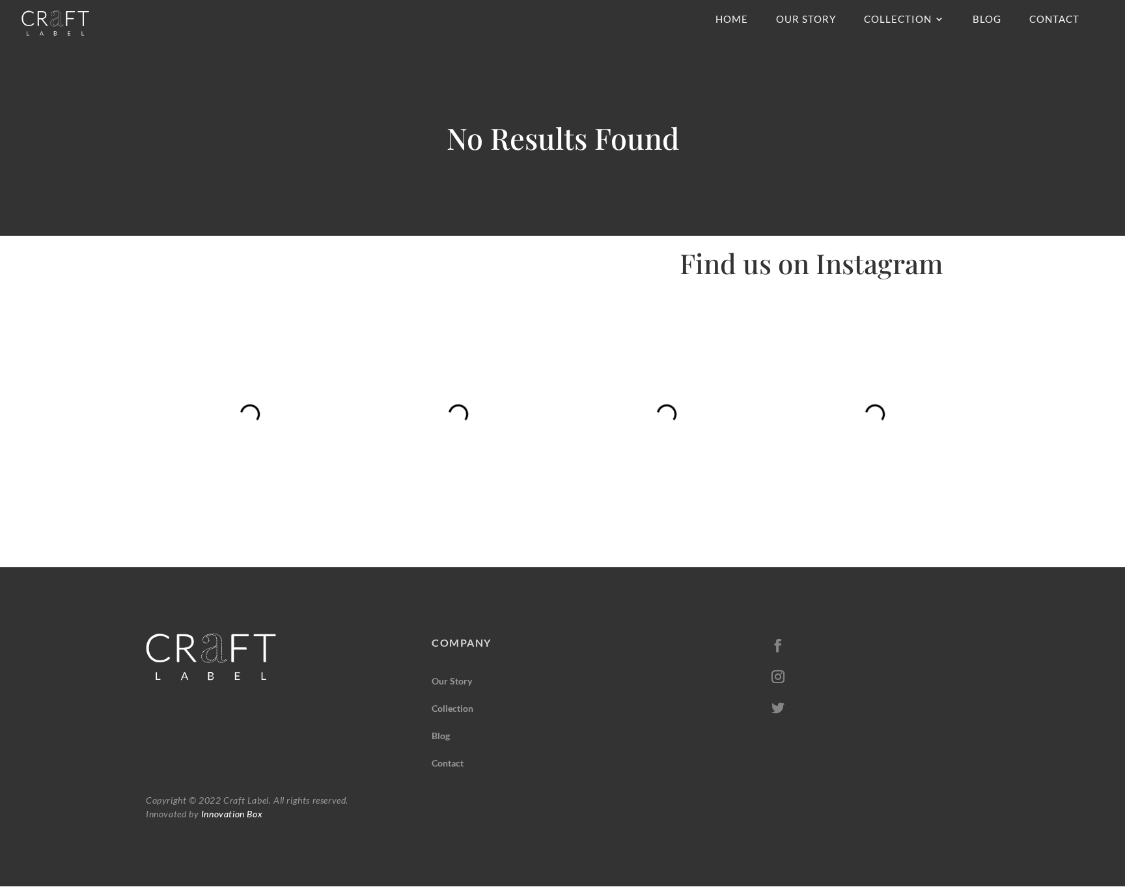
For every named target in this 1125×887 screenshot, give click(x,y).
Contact (1054, 19)
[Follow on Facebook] (778, 645)
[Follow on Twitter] (778, 708)
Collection (898, 19)
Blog (987, 19)
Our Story (806, 19)
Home (731, 19)
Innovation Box (230, 813)
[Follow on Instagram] (778, 677)
